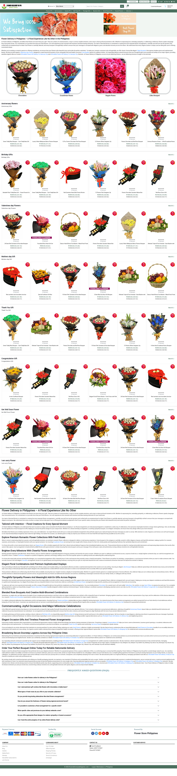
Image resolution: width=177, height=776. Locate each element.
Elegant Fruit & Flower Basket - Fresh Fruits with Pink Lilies (103, 397)
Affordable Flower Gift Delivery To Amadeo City (65, 637)
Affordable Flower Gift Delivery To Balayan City (149, 661)
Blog (3, 748)
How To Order (50, 746)
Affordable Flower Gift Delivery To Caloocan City (34, 54)
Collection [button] (128, 11)
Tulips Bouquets (141, 50)
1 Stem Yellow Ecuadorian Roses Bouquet (161, 498)
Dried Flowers (77, 627)
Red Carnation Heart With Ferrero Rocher (74, 192)
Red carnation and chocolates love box (16, 294)
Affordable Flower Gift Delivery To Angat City (75, 641)
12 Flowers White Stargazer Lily (103, 141)
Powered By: (138, 729)
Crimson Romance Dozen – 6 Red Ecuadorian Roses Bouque (161, 142)
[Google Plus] (107, 733)
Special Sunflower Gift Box (45, 294)
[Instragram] (100, 733)
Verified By (52, 729)
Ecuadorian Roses (58, 542)
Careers (4, 751)
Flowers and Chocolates (16, 597)
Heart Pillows (148, 585)
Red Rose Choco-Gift (161, 192)
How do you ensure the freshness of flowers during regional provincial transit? (43, 701)
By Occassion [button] (58, 11)
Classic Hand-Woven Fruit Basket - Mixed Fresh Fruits (74, 243)
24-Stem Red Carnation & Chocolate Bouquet (16, 243)
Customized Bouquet (156, 6)
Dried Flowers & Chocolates (145, 627)
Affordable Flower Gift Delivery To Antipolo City (70, 642)
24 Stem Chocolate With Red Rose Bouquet (74, 498)
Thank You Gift (72, 624)
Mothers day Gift (70, 614)
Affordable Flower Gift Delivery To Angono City (19, 642)
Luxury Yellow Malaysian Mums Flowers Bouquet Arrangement (45, 142)
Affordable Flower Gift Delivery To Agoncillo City (144, 587)
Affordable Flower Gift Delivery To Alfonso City (115, 616)
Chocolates (102, 585)
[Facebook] (92, 733)
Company (5, 742)
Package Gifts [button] (86, 11)
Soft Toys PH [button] (76, 11)
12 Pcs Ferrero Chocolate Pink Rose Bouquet (74, 141)
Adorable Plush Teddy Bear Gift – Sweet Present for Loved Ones (16, 193)
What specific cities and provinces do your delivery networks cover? (39, 710)
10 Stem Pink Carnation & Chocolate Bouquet (74, 294)
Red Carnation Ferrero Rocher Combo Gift (45, 498)
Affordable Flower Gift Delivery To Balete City (86, 663)
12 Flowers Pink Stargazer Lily (103, 192)
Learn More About (52, 742)
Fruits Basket (85, 52)
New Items (153, 1)
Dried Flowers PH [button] (107, 11)
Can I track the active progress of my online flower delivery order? (39, 720)
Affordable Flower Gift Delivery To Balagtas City (119, 661)
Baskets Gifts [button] (96, 11)
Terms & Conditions (51, 755)
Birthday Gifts (46, 614)
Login (161, 1)
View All (170, 104)
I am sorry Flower (96, 624)
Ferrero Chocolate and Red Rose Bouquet (132, 141)
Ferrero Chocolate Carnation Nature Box (132, 192)
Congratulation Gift (113, 622)
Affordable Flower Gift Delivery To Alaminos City (109, 602)
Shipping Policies (50, 751)
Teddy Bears (128, 585)
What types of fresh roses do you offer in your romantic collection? (39, 692)
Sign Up (168, 1)
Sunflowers (21, 555)
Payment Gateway (8, 729)
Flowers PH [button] (49, 11)
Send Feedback (96, 746)
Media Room (5, 753)
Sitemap (4, 755)
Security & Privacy (51, 753)
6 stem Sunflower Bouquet (16, 396)
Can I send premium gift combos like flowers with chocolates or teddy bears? (42, 687)
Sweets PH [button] (68, 11)
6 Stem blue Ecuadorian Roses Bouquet (161, 345)
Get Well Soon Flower (79, 582)
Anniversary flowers (136, 609)
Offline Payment (50, 748)
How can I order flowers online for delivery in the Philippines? (37, 678)
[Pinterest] (103, 733)
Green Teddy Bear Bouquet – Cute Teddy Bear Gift (16, 141)
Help (173, 1)
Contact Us (93, 742)
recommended (132, 1)
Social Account (96, 729)
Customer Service (139, 742)
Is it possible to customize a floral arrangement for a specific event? (39, 706)
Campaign (49, 758)
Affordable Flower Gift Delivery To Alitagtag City (113, 629)
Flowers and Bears (62, 600)
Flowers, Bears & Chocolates (39, 587)
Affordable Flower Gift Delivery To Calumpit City (64, 54)
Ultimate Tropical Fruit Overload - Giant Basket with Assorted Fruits (161, 244)
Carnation (25, 560)
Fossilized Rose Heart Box (103, 447)
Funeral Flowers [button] (119, 11)
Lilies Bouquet (127, 567)
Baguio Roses (39, 545)
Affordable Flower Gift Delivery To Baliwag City (120, 663)
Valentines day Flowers (26, 52)
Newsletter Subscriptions (9, 758)
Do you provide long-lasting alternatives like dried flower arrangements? (41, 696)
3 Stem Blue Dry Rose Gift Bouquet (103, 294)
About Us (4, 746)
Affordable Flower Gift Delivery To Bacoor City (161, 654)
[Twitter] (96, 733)
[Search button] (122, 6)
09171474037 (96, 750)
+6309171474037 (97, 748)
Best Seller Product (144, 1)
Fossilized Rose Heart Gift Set (45, 243)
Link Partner (5, 760)
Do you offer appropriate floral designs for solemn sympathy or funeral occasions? (44, 715)
